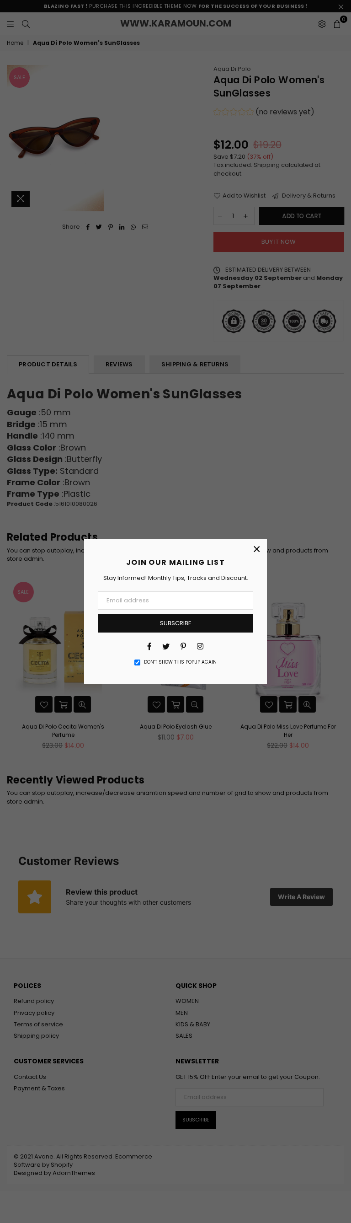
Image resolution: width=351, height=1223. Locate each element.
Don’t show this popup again (180, 662)
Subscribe (175, 623)
